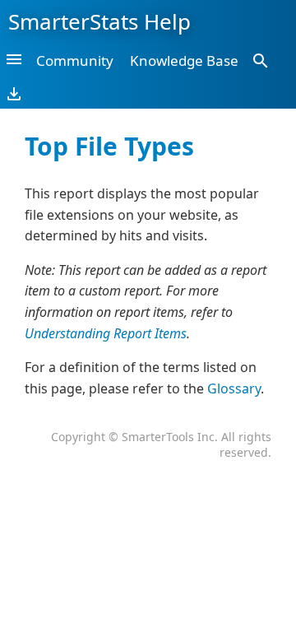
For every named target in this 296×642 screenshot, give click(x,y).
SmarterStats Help (99, 21)
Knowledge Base (184, 60)
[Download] (14, 93)
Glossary (234, 388)
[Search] (261, 60)
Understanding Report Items (106, 333)
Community (74, 60)
